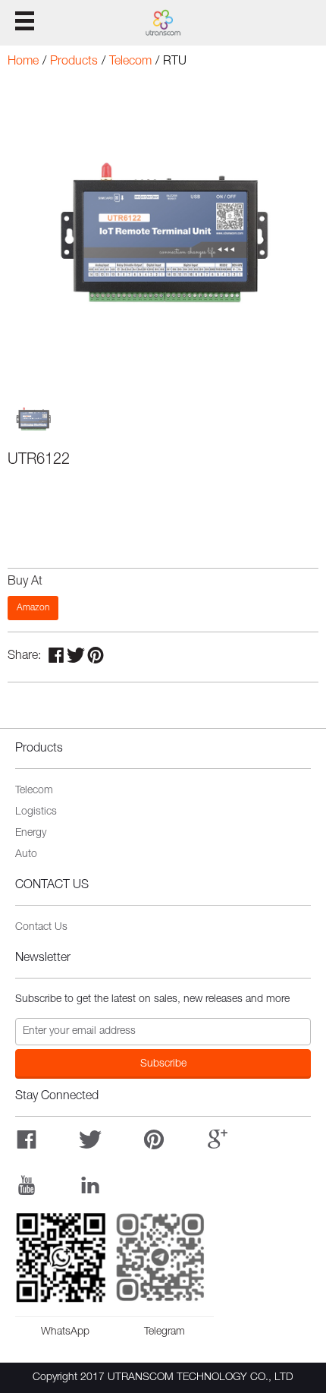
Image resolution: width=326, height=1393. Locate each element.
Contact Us (41, 927)
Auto (26, 854)
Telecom (130, 62)
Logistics (36, 812)
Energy (30, 833)
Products (74, 62)
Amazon (33, 608)
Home (23, 62)
